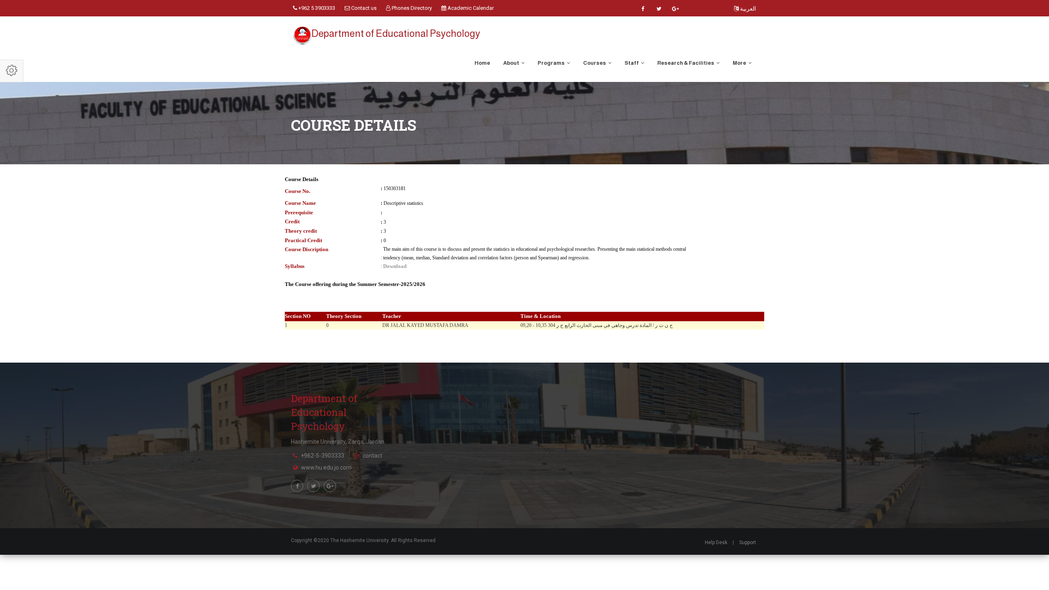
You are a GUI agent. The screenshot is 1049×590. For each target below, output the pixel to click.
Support (747, 542)
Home (482, 63)
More (740, 63)
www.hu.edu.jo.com (326, 467)
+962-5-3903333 (322, 455)
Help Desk (716, 542)
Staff (632, 63)
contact (372, 455)
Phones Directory (411, 8)
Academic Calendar (470, 8)
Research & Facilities (686, 63)
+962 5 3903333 (316, 8)
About (511, 63)
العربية (747, 8)
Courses (595, 63)
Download (394, 266)
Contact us (363, 8)
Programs (551, 63)
